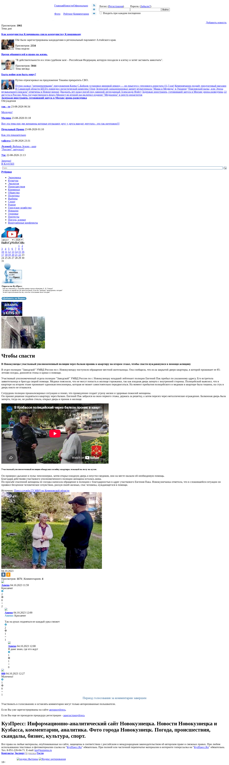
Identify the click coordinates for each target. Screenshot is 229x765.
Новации (13, 210)
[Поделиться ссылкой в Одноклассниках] (8, 574)
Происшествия (16, 186)
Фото (57, 13)
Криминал (14, 189)
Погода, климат (17, 219)
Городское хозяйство (20, 207)
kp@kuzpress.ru (43, 750)
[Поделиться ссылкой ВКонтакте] (3, 574)
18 (6, 254)
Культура (13, 180)
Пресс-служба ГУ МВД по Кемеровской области (41, 490)
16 (23, 251)
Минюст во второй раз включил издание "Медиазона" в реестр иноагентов (99, 94)
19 (9, 254)
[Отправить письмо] (94, 14)
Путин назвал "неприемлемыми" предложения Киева (46, 85)
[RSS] (94, 6)
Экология (13, 183)
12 (9, 251)
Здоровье (13, 213)
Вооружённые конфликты (23, 222)
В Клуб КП (7, 163)
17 (2, 254)
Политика (13, 195)
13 (13, 251)
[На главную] (94, 10)
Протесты (13, 216)
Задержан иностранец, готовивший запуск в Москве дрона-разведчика (182, 91)
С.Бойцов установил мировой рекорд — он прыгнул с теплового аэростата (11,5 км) (125, 85)
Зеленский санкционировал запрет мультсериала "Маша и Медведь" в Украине (141, 88)
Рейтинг (68, 13)
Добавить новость (216, 22)
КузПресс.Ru (74, 747)
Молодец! (7, 112)
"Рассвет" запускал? (12, 149)
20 (13, 254)
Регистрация (116, 6)
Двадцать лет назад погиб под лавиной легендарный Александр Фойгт (100, 91)
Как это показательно (13, 135)
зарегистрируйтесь (74, 715)
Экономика (14, 177)
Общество (14, 192)
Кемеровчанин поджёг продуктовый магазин (200, 85)
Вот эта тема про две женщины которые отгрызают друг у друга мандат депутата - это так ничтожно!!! (60, 123)
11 (6, 251)
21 (16, 254)
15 (19, 251)
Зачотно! (6, 160)
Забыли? (145, 6)
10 (2, 251)
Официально (80, 5)
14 (16, 251)
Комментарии (81, 13)
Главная (58, 5)
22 (19, 254)
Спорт (11, 201)
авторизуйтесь (57, 709)
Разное (12, 204)
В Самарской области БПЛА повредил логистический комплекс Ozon (55, 88)
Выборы (13, 198)
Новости (68, 5)
